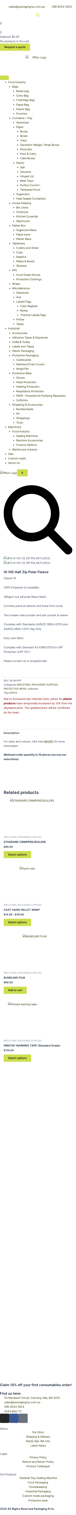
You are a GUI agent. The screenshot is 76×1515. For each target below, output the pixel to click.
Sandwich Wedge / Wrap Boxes (39, 145)
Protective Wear (22, 373)
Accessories (19, 333)
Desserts (25, 172)
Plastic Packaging (23, 351)
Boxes (24, 131)
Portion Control (29, 185)
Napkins (21, 257)
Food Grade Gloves (28, 275)
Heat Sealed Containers (31, 198)
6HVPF (49, 741)
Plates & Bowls (25, 261)
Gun (18, 297)
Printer (20, 319)
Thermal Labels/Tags (33, 315)
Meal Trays (27, 180)
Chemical (22, 212)
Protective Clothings (29, 279)
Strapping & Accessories (27, 404)
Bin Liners (22, 207)
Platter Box (19, 225)
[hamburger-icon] (4, 78)
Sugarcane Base (26, 230)
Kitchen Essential (27, 216)
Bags (15, 86)
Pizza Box (26, 149)
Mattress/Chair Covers (30, 364)
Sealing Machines (27, 436)
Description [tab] (11, 733)
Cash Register (29, 306)
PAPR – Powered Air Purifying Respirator (41, 395)
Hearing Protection (28, 386)
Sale (10, 454)
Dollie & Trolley (21, 342)
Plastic (20, 163)
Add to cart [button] (15, 990)
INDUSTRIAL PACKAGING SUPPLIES (37, 684)
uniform (12, 692)
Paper (19, 127)
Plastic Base (23, 239)
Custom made (17, 458)
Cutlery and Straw (27, 248)
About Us (14, 463)
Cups (19, 252)
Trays (23, 140)
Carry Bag (22, 95)
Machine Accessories (29, 440)
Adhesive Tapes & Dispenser (30, 337)
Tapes (20, 324)
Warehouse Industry (24, 449)
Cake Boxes (27, 158)
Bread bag (22, 91)
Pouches (21, 113)
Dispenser (22, 292)
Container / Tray (22, 118)
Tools (19, 422)
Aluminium (22, 122)
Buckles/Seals (24, 409)
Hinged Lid (27, 176)
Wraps (16, 283)
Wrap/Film (22, 368)
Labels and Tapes (23, 346)
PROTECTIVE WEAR (15, 688)
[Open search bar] (38, 15)
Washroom (23, 221)
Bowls (24, 136)
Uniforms (22, 400)
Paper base (23, 234)
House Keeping (21, 203)
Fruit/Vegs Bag (25, 100)
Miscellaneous (21, 288)
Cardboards (23, 360)
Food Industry (17, 82)
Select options (17, 854)
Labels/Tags (23, 301)
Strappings (23, 418)
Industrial (14, 328)
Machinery (14, 427)
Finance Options (26, 445)
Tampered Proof (30, 189)
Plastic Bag (23, 109)
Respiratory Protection (30, 391)
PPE (14, 270)
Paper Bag (22, 104)
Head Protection (26, 382)
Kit (18, 413)
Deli (22, 167)
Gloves (20, 377)
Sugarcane (23, 194)
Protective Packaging (25, 355)
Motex (24, 310)
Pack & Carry (28, 153)
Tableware (18, 243)
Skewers (21, 265)
